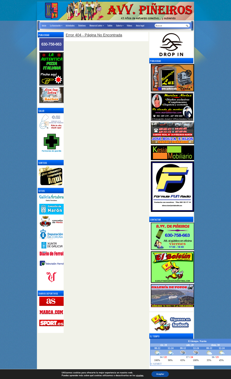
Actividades (70, 25)
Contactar (155, 219)
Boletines (82, 25)
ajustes (139, 375)
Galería (120, 25)
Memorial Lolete (97, 25)
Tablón (109, 25)
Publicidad (155, 61)
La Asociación (56, 25)
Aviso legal (140, 25)
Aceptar (160, 374)
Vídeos (129, 25)
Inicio (44, 25)
